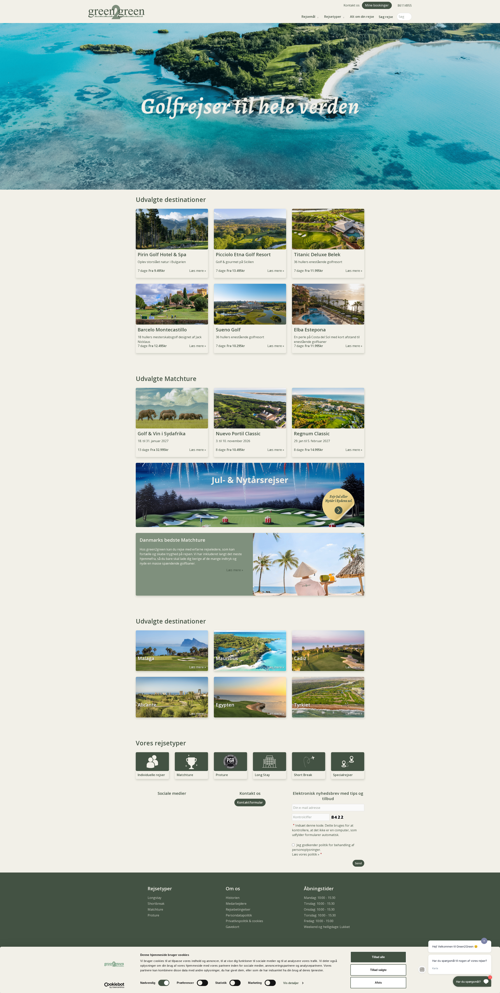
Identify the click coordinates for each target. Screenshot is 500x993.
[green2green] (116, 11)
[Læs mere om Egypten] (250, 697)
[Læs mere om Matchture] (191, 761)
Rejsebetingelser (238, 909)
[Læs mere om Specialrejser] (347, 761)
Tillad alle (378, 957)
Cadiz (300, 658)
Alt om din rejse (362, 17)
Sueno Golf (228, 330)
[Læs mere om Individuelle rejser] (152, 761)
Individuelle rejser (151, 775)
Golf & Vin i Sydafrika (162, 433)
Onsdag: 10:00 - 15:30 (319, 909)
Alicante (147, 705)
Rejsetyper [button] (332, 17)
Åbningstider (319, 888)
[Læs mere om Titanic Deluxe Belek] (328, 229)
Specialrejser (343, 775)
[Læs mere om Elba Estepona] (328, 304)
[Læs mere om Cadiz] (328, 650)
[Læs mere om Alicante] (172, 697)
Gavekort (232, 927)
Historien (232, 898)
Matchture (185, 775)
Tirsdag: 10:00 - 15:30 (319, 903)
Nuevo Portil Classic (238, 433)
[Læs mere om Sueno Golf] (250, 304)
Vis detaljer (291, 983)
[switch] (202, 983)
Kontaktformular (250, 802)
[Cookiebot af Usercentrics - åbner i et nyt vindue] (114, 985)
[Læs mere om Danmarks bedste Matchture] (308, 564)
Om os (233, 888)
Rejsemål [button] (308, 17)
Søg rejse (386, 17)
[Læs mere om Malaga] (172, 650)
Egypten (225, 705)
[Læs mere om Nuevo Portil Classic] (250, 408)
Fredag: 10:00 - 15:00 (318, 921)
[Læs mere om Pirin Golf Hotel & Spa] (172, 229)
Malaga (146, 658)
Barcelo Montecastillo (162, 330)
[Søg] (409, 16)
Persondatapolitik (239, 915)
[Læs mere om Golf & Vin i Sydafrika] (172, 408)
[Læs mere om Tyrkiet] (328, 697)
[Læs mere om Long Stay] (269, 761)
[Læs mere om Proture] (230, 761)
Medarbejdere (236, 903)
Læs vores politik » (305, 854)
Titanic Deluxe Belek (317, 254)
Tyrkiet (302, 705)
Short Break (303, 775)
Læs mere (196, 271)
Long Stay (262, 775)
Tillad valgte (378, 970)
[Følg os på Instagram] (176, 804)
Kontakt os (352, 5)
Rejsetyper (160, 888)
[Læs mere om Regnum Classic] (328, 408)
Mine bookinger (377, 5)
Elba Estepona (310, 330)
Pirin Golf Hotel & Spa (162, 254)
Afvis (378, 982)
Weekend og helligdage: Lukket (327, 927)
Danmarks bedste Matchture (172, 540)
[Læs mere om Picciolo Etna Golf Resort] (250, 229)
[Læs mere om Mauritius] (250, 650)
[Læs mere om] (250, 495)
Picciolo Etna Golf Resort (243, 254)
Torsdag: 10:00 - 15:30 (320, 915)
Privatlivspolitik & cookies (244, 921)
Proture (222, 775)
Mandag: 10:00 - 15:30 (319, 898)
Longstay (154, 898)
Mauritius (227, 658)
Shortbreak (156, 903)
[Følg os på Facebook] (168, 804)
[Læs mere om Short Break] (308, 761)
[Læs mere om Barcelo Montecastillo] (172, 304)
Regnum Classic (312, 433)
